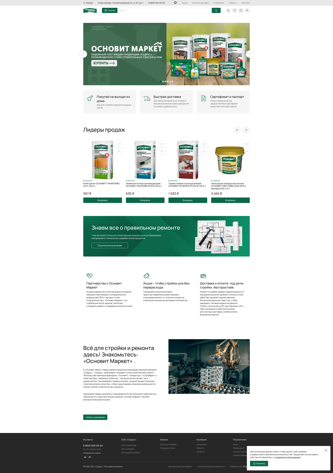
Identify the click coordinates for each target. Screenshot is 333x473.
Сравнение (228, 10)
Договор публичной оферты (180, 466)
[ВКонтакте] (85, 457)
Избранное (234, 10)
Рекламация (238, 448)
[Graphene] (246, 466)
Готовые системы (167, 448)
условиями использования (287, 457)
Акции (184, 3)
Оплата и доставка (200, 3)
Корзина (241, 10)
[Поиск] (216, 10)
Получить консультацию (109, 245)
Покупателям (239, 439)
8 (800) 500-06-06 (156, 3)
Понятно (260, 463)
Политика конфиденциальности (211, 466)
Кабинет (247, 10)
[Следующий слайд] (249, 54)
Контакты (246, 3)
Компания (201, 439)
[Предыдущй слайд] (83, 54)
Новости (233, 3)
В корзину (103, 200)
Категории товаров (168, 444)
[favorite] (119, 144)
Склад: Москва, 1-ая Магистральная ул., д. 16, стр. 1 (120, 3)
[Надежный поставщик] (166, 54)
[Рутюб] (90, 457)
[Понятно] (326, 450)
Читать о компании (95, 417)
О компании (219, 3)
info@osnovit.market (92, 453)
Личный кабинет (240, 455)
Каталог (111, 10)
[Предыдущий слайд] (237, 130)
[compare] (119, 151)
